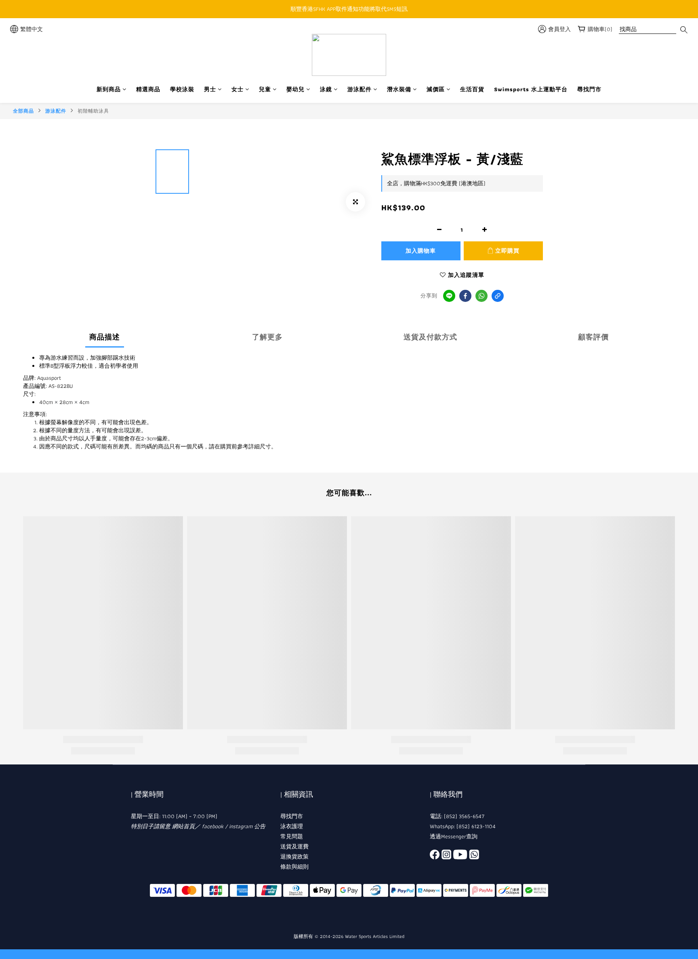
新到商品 (109, 89)
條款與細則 (294, 866)
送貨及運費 (294, 846)
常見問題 (291, 836)
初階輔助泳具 (93, 111)
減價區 (436, 89)
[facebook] (465, 296)
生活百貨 (472, 89)
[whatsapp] (481, 296)
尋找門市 (589, 89)
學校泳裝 (182, 89)
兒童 (265, 89)
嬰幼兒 (295, 89)
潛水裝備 (399, 89)
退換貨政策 (294, 856)
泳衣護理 (291, 826)
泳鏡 (326, 89)
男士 (210, 89)
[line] (449, 296)
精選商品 (148, 89)
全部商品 (23, 111)
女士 (237, 89)
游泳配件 (359, 89)
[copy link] (498, 296)
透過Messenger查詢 (453, 836)
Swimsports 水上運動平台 (531, 89)
